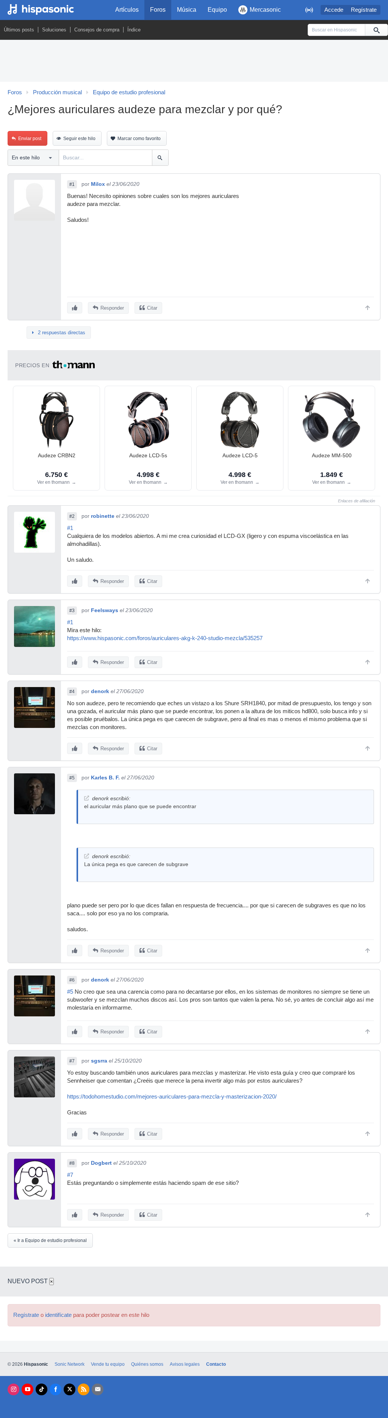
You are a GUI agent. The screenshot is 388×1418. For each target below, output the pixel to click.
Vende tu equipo (108, 1364)
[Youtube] (27, 1389)
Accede (333, 10)
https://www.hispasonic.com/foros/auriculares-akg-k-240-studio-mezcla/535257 (165, 638)
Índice (134, 30)
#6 (72, 980)
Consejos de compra (96, 30)
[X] (69, 1389)
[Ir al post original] (86, 798)
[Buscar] (376, 30)
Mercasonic (265, 9)
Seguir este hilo (79, 138)
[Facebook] (55, 1389)
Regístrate (364, 10)
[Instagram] (13, 1389)
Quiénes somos (147, 1364)
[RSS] (83, 1389)
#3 (72, 610)
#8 (72, 1163)
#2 (72, 516)
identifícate (58, 1315)
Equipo (217, 9)
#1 (72, 184)
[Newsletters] (97, 1389)
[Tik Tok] (41, 1389)
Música (186, 9)
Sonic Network (69, 1364)
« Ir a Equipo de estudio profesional (50, 1240)
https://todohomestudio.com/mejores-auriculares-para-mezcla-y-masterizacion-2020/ (172, 1097)
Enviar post (29, 138)
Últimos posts (19, 30)
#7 (72, 1061)
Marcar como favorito (139, 138)
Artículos (127, 9)
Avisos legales (185, 1364)
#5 (72, 778)
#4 (72, 691)
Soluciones (54, 30)
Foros (158, 9)
